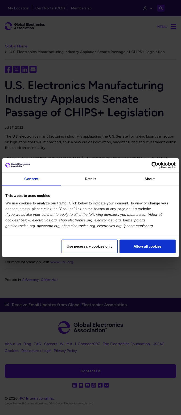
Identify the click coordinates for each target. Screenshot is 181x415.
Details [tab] (90, 179)
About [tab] (149, 179)
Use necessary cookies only (89, 246)
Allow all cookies (147, 246)
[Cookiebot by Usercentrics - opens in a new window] (155, 165)
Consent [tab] (31, 179)
